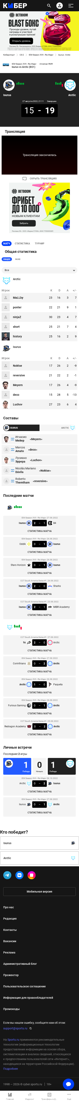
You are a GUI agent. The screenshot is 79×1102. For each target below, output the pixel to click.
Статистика (22, 243)
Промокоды (11, 1009)
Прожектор (11, 975)
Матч (6, 243)
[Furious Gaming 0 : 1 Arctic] (57, 84)
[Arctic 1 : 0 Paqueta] (59, 84)
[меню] (71, 6)
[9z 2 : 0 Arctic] (62, 85)
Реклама (9, 952)
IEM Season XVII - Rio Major (41, 55)
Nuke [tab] (17, 259)
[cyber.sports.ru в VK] (20, 876)
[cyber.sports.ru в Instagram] (32, 876)
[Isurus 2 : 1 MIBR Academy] (17, 84)
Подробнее (10, 1068)
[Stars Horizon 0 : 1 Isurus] (20, 84)
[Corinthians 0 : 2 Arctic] (60, 83)
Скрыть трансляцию (43, 178)
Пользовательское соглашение (24, 986)
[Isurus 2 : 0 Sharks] (18, 83)
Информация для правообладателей (28, 997)
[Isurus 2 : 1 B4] (23, 84)
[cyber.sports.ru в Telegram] (8, 876)
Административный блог (20, 963)
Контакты (10, 929)
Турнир (39, 243)
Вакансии (9, 941)
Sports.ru (13, 1039)
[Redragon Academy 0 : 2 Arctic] (56, 83)
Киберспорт (9, 55)
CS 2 (22, 55)
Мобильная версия (39, 891)
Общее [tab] (6, 259)
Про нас (8, 907)
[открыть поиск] (49, 5)
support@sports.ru (15, 1028)
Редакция (10, 918)
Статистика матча (40, 531)
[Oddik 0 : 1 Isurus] (21, 84)
